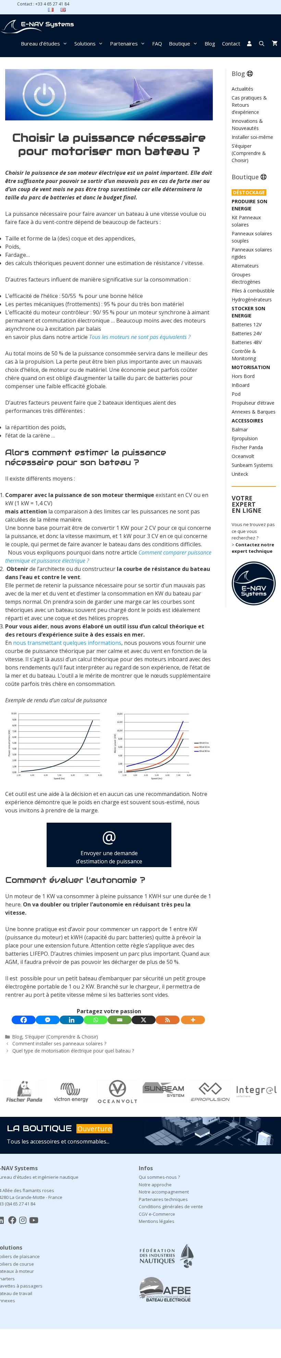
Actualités (242, 89)
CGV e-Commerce (157, 1214)
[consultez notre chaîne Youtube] (33, 1220)
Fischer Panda (247, 447)
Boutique (179, 43)
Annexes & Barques (254, 411)
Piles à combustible (253, 290)
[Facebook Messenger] (48, 1020)
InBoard (240, 385)
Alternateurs (245, 265)
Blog (210, 43)
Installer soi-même (252, 137)
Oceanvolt (243, 456)
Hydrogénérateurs (252, 299)
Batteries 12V (246, 324)
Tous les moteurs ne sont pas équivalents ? (140, 337)
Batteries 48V (246, 342)
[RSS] (168, 1020)
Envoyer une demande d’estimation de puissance (109, 845)
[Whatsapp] (96, 1020)
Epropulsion (245, 438)
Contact (231, 43)
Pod (236, 394)
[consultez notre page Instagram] (22, 1220)
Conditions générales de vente (171, 1206)
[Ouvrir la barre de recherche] (261, 43)
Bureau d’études (40, 43)
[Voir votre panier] (274, 43)
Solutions (85, 43)
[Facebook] (24, 1020)
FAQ (157, 43)
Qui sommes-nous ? (159, 1177)
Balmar (240, 429)
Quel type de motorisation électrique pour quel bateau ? (73, 1050)
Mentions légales (156, 1221)
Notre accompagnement (164, 1192)
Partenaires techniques (163, 1199)
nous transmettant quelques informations (67, 643)
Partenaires (124, 43)
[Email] (120, 1020)
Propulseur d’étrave (253, 403)
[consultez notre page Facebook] (12, 1220)
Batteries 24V (246, 333)
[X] (144, 1020)
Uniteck (240, 474)
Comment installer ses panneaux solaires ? (59, 1043)
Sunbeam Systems (252, 465)
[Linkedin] (72, 1020)
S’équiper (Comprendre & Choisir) (61, 1036)
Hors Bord (243, 376)
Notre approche (155, 1184)
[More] (193, 1020)
